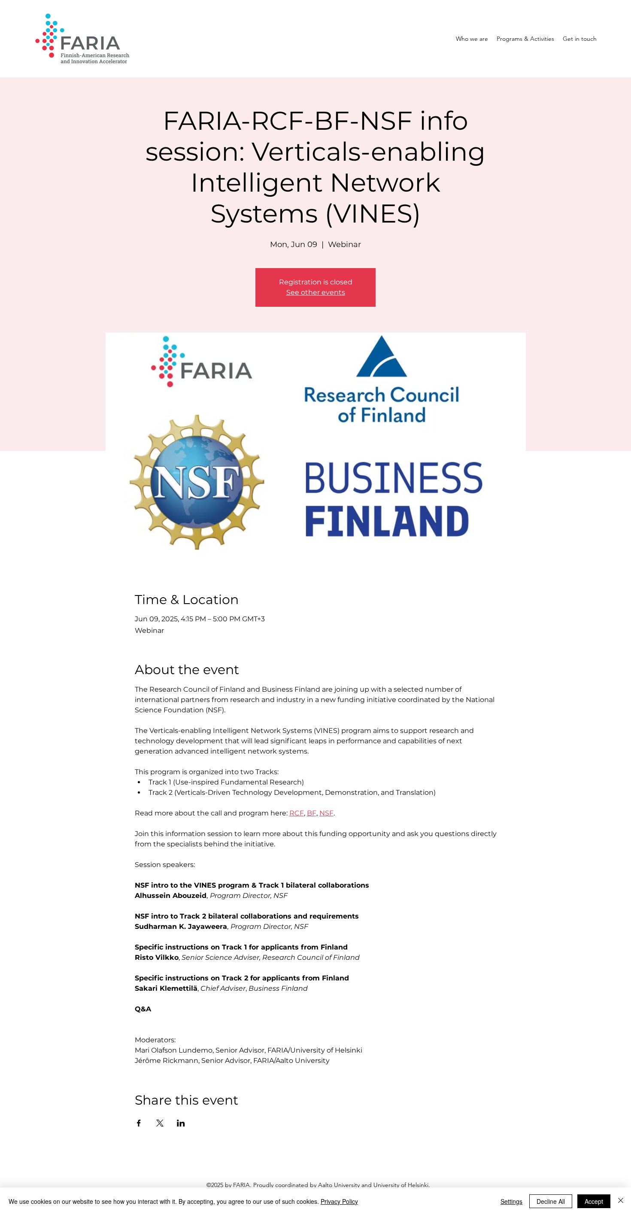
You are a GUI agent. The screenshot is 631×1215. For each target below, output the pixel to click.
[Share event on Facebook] (139, 1123)
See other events (315, 292)
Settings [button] (511, 1201)
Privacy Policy (339, 1201)
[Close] (621, 1201)
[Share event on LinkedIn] (181, 1123)
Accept (594, 1201)
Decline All (551, 1201)
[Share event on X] (160, 1123)
